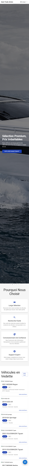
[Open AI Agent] (25, 462)
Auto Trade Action (7, 2)
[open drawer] (21, 2)
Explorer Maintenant (12, 151)
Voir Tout (24, 374)
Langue (24, 2)
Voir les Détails (23, 394)
